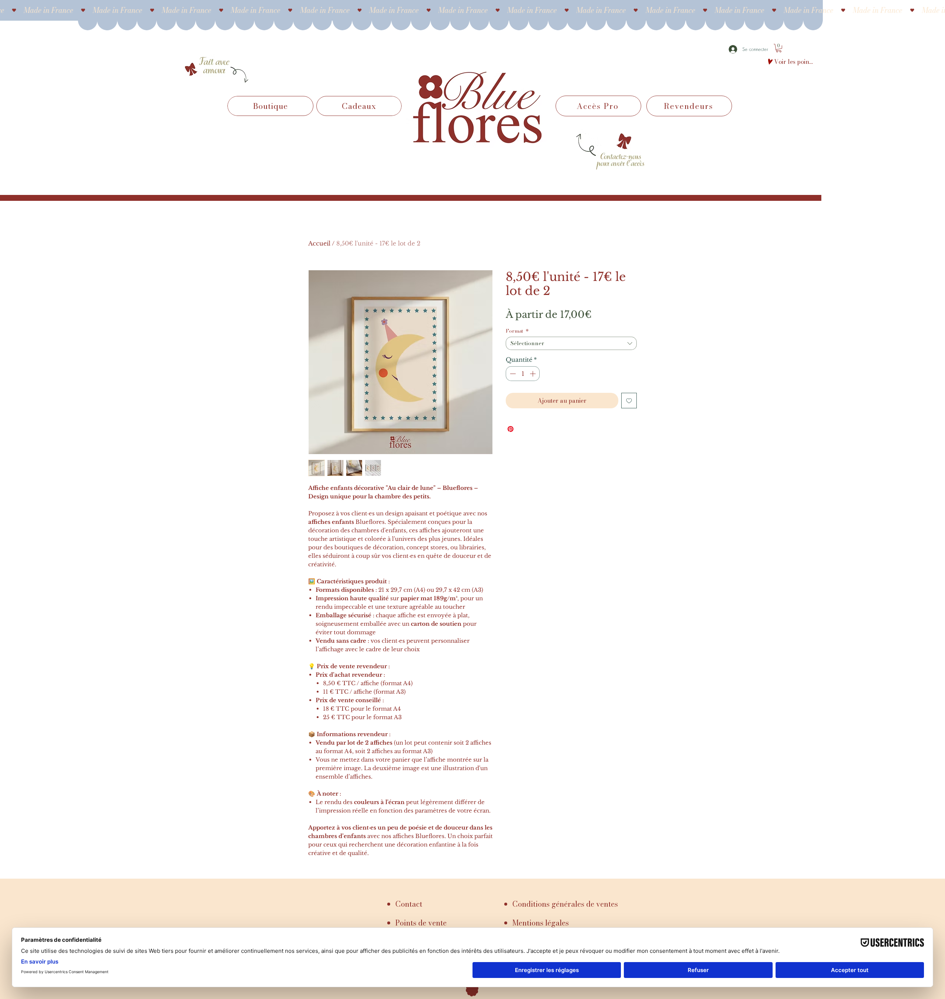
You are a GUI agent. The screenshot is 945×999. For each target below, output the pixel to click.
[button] (779, 48)
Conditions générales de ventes (565, 904)
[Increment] (533, 374)
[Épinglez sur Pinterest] (510, 429)
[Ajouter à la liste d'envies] (629, 400)
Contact (408, 904)
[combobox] (571, 343)
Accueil (319, 243)
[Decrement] (512, 374)
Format (517, 331)
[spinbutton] (522, 374)
